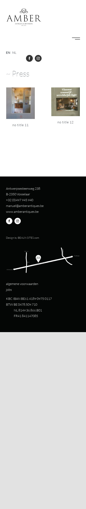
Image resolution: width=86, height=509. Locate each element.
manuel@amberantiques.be (25, 206)
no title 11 (20, 125)
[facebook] (29, 58)
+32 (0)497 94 (15, 200)
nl (14, 52)
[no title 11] (20, 103)
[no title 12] (65, 101)
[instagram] (38, 58)
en (8, 52)
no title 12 (65, 122)
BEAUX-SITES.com (28, 237)
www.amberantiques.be (22, 212)
